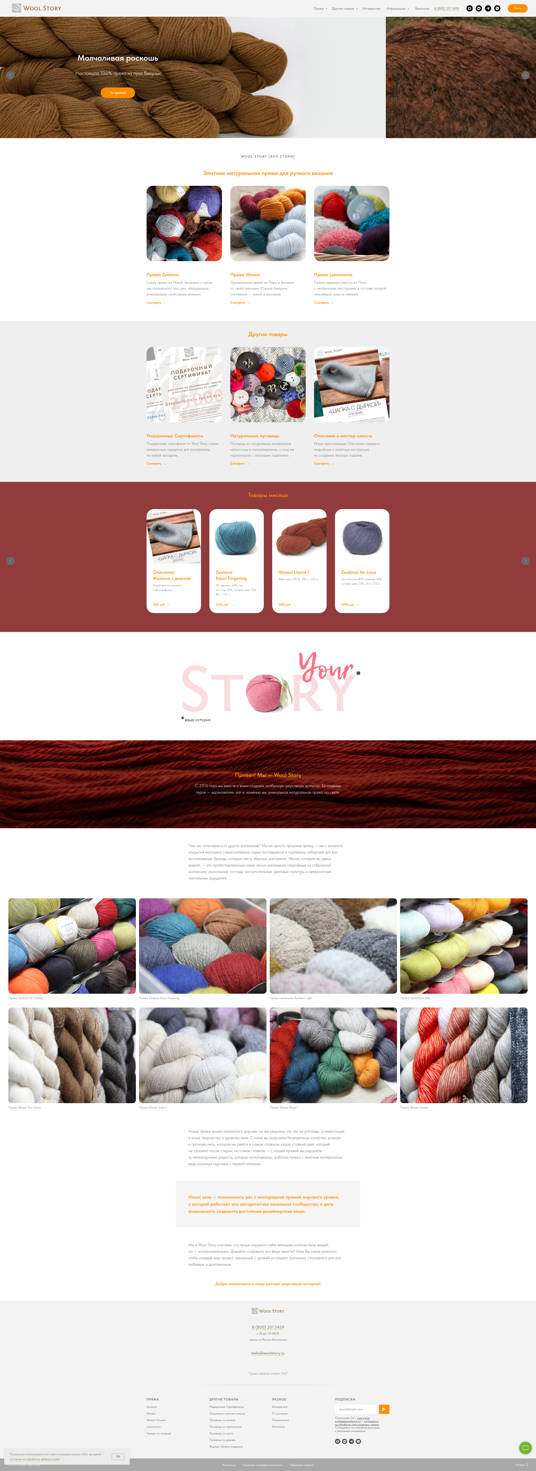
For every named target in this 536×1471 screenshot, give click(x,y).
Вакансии (422, 8)
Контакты (278, 1426)
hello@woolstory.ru (268, 1352)
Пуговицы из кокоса (222, 1420)
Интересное (371, 8)
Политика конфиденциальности (263, 1465)
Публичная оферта (302, 1465)
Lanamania (154, 1426)
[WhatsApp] (497, 8)
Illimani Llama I (293, 572)
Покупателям (280, 1420)
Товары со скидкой (159, 1433)
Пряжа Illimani (245, 274)
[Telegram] (488, 8)
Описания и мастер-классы (343, 435)
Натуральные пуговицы (254, 435)
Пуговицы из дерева (222, 1439)
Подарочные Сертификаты (175, 435)
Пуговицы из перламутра (225, 1426)
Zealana (152, 1406)
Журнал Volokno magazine (226, 1446)
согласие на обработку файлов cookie (34, 1459)
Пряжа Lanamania (333, 274)
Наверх (520, 1464)
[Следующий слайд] (525, 75)
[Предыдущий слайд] (10, 75)
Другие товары (343, 8)
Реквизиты (229, 1465)
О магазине (279, 1413)
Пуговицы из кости (221, 1433)
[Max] (469, 8)
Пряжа (319, 8)
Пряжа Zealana (163, 274)
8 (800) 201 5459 (446, 8)
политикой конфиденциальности (352, 1419)
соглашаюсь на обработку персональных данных (357, 1422)
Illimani (151, 1413)
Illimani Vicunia (156, 1420)
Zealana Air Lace (358, 572)
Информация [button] (396, 8)
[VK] (479, 8)
